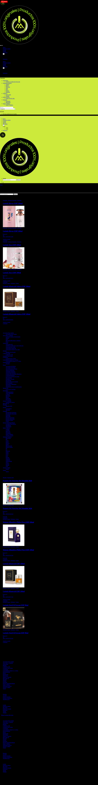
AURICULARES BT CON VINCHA (14, 345)
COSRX (8, 430)
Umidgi (7, 463)
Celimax (8, 429)
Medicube (8, 431)
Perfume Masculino (10, 419)
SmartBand (8, 425)
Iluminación (5, 388)
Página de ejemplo (7, 708)
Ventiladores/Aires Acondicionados (14, 386)
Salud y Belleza (6, 103)
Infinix (7, 85)
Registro (5, 694)
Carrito (4, 50)
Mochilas (8, 410)
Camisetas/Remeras (10, 375)
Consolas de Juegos (10, 402)
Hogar (4, 365)
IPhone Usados (9, 447)
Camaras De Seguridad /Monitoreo (14, 374)
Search (4, 178)
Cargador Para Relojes (11, 424)
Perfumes (5, 99)
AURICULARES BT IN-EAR (13, 81)
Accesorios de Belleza (11, 366)
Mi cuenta (5, 52)
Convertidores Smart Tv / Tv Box (10, 359)
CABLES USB (6, 353)
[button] (6, 784)
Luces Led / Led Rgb (10, 389)
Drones (7, 338)
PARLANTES (6, 97)
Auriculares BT (9, 344)
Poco (7, 89)
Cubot (7, 440)
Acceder (5, 695)
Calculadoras (9, 408)
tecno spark (8, 94)
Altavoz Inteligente (10, 370)
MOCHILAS (6, 403)
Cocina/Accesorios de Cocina (12, 376)
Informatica (5, 390)
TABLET (5, 93)
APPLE (7, 84)
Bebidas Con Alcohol (10, 352)
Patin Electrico (9, 383)
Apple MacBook (9, 393)
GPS (7, 339)
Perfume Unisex (6, 283)
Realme (7, 90)
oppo (7, 88)
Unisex (17, 283)
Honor (7, 442)
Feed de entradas (6, 696)
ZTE (7, 466)
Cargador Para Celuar (8, 356)
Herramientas (9, 377)
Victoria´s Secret (9, 435)
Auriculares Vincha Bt (11, 348)
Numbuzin (8, 433)
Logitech (8, 394)
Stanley (7, 469)
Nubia (7, 453)
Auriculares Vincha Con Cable (13, 349)
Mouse (7, 397)
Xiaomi (7, 96)
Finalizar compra (6, 48)
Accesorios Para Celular (8, 333)
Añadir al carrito (6, 239)
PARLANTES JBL (10, 98)
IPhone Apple (9, 445)
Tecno (7, 462)
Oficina (4, 407)
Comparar (5, 240)
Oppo (7, 454)
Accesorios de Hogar (10, 367)
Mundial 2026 (9, 406)
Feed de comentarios (7, 698)
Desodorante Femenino (11, 412)
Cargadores (5, 357)
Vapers (4, 470)
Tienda (4, 51)
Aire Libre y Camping (8, 335)
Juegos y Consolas (7, 401)
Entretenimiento (6, 362)
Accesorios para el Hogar (11, 368)
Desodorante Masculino (11, 413)
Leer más (5, 516)
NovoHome (8, 380)
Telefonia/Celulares (7, 83)
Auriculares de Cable (10, 347)
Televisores (8, 385)
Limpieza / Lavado (10, 379)
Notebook (8, 398)
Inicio (4, 47)
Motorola (8, 87)
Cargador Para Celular (11, 358)
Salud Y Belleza (9, 105)
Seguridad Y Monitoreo (11, 384)
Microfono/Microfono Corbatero (13, 340)
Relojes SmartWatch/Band (9, 422)
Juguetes (8, 363)
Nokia (7, 452)
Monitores (8, 395)
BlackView (8, 438)
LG (6, 449)
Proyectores (8, 399)
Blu (6, 439)
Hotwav (7, 443)
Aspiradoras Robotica (11, 372)
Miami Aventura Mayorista (7, 715)
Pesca (7, 342)
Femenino (8, 101)
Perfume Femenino (12, 200)
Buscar (18, 179)
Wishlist (4, 712)
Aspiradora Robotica (10, 371)
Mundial (5, 404)
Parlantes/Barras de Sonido (12, 381)
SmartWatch (8, 426)
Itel (6, 448)
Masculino (8, 102)
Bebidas (5, 350)
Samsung (8, 92)
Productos (5, 59)
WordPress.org (6, 699)
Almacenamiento (9, 392)
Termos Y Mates (6, 467)
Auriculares (5, 80)
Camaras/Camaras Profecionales (13, 336)
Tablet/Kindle (9, 461)
